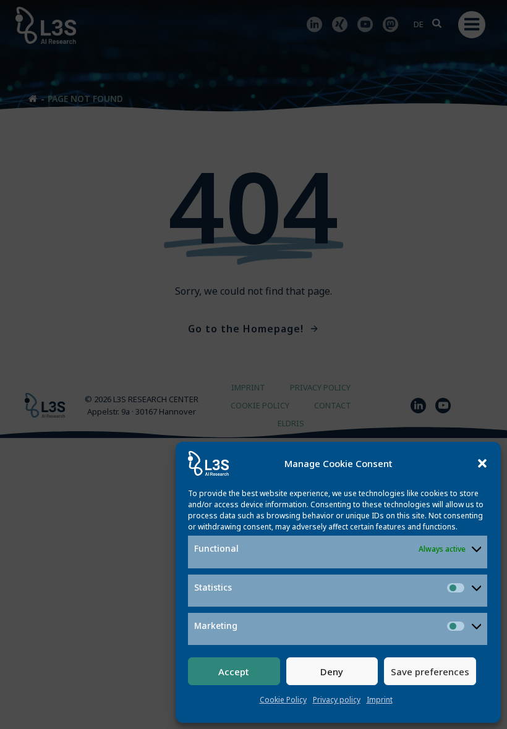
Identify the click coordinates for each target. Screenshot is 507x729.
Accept (233, 671)
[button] (482, 463)
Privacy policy (336, 699)
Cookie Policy (283, 699)
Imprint (380, 699)
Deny (331, 671)
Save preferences (430, 671)
